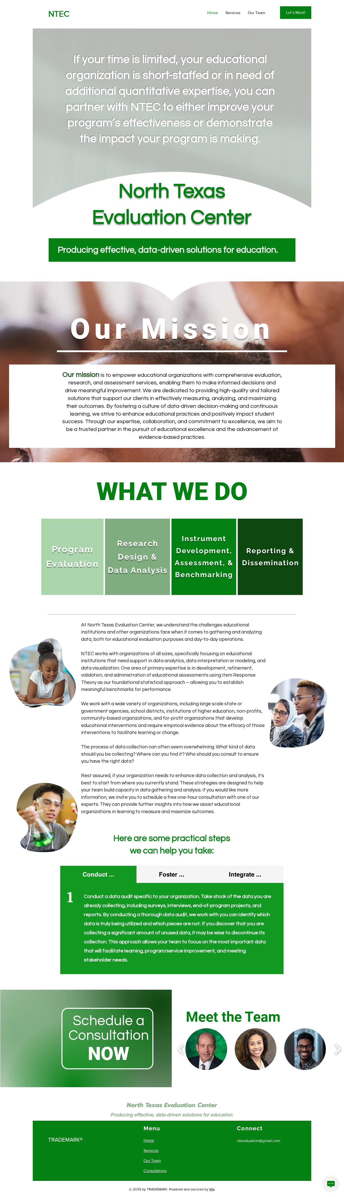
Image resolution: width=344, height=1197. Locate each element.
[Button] (259, 1049)
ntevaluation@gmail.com (258, 1141)
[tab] (98, 874)
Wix (212, 1189)
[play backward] (181, 1049)
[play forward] (337, 1049)
